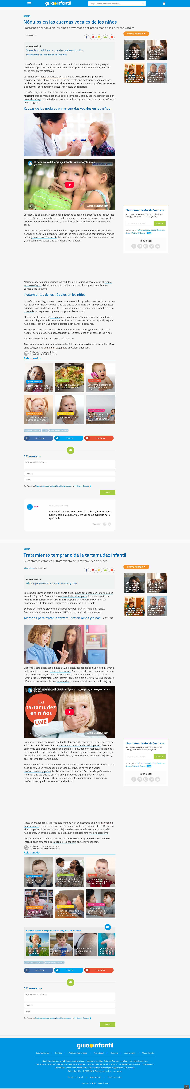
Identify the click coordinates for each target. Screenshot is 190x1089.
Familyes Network (75, 1077)
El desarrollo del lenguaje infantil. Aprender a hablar (100, 387)
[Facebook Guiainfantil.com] (134, 246)
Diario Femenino (115, 1077)
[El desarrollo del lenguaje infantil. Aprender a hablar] (100, 391)
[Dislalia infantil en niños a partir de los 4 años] (38, 423)
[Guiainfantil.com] (57, 5)
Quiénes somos (42, 1053)
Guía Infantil (95, 1077)
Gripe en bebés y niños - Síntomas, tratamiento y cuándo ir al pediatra (156, 54)
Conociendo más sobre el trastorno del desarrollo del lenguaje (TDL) (99, 418)
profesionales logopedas (37, 771)
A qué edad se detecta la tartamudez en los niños (38, 913)
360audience (102, 1083)
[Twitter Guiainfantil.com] (152, 246)
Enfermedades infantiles (58, 430)
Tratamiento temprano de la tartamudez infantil (38, 387)
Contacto (114, 1053)
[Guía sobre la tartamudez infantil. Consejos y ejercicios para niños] (100, 917)
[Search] (143, 3)
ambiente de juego (100, 755)
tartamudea (63, 681)
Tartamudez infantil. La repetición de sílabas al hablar (68, 881)
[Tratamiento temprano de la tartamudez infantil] (38, 391)
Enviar (107, 492)
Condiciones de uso (63, 486)
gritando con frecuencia (44, 237)
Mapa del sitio (148, 1053)
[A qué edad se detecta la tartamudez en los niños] (38, 917)
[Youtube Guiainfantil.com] (157, 246)
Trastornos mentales (34, 908)
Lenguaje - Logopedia (55, 347)
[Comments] (112, 37)
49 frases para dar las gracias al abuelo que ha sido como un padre (157, 77)
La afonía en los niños (67, 417)
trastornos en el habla (62, 67)
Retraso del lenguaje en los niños (37, 881)
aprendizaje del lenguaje (73, 596)
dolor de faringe (32, 99)
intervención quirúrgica (80, 329)
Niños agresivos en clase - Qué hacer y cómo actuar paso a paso (133, 54)
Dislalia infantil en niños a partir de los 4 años (37, 418)
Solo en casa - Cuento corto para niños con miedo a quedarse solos (134, 78)
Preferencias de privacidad (45, 486)
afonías (96, 67)
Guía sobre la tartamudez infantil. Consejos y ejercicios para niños (98, 912)
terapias (55, 317)
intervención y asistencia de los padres (79, 745)
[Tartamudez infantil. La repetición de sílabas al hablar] (69, 885)
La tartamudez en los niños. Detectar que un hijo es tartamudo (99, 881)
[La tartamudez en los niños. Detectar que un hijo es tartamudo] (100, 885)
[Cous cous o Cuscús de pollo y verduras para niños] (69, 391)
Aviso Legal (99, 1053)
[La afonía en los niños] (69, 423)
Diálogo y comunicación (34, 962)
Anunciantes (129, 1053)
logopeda (29, 311)
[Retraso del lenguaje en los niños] (38, 885)
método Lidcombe (47, 608)
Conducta (92, 875)
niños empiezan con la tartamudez (94, 592)
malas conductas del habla (54, 76)
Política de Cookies (81, 486)
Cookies (58, 1053)
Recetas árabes (63, 381)
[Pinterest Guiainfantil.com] (140, 246)
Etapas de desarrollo (32, 430)
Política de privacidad (78, 1053)
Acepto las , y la (58, 486)
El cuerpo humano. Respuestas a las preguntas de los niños (53, 930)
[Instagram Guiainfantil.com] (146, 246)
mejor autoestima (98, 832)
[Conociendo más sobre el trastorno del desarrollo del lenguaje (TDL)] (100, 423)
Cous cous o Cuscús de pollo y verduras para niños (68, 387)
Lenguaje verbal (94, 381)
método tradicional (60, 671)
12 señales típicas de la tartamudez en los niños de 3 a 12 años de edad (69, 913)
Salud (27, 16)
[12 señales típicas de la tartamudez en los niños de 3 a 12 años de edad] (69, 917)
